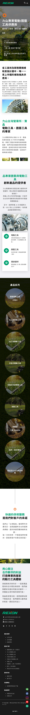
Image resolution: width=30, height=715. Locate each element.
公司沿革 (9, 637)
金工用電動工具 (11, 654)
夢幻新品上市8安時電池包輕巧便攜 (15, 54)
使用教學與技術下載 (12, 686)
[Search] (23, 3)
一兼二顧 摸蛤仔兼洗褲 (12, 48)
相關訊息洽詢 (10, 693)
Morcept (4, 704)
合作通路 (9, 639)
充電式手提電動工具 (12, 659)
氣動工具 (9, 661)
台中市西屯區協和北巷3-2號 (12, 617)
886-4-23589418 (9, 619)
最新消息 (9, 676)
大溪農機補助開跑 (10, 43)
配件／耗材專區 (11, 666)
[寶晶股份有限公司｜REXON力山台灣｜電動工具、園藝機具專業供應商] (12, 3)
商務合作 (9, 696)
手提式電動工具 (11, 656)
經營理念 (9, 642)
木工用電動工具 (11, 652)
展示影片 (9, 678)
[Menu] (27, 3)
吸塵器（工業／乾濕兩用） (14, 664)
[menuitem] (23, 3)
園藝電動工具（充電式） (13, 649)
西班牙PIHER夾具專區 (13, 668)
